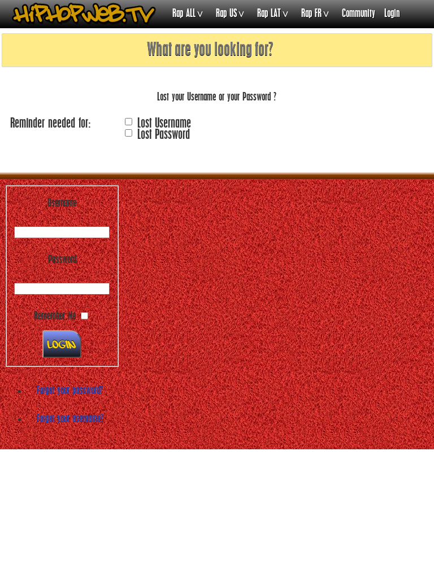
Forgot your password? (70, 391)
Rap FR (311, 14)
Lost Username (164, 123)
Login (392, 14)
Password (62, 260)
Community (358, 14)
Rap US (226, 14)
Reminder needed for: (50, 123)
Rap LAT (269, 14)
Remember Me (55, 317)
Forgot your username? (70, 419)
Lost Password (163, 135)
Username (61, 204)
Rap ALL (184, 14)
